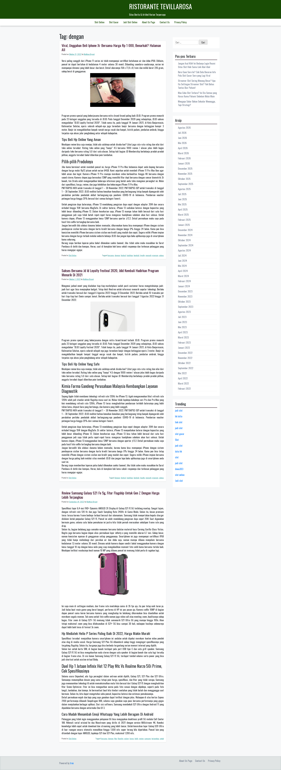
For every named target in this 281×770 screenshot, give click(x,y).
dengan (117, 255)
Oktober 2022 (184, 363)
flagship (120, 738)
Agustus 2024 (184, 250)
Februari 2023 (184, 342)
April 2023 (183, 332)
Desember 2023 (185, 291)
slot (177, 457)
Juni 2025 (182, 199)
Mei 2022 (182, 373)
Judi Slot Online (130, 22)
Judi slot (179, 480)
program (155, 255)
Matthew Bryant (89, 54)
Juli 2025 (182, 194)
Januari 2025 (184, 225)
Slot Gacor (114, 22)
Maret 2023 (183, 337)
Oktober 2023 (184, 301)
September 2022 (185, 368)
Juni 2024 (182, 260)
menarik (148, 255)
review (141, 738)
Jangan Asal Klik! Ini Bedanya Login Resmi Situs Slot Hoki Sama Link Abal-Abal (196, 65)
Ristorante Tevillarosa (160, 6)
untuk (162, 738)
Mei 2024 (182, 266)
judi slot (179, 410)
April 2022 (183, 378)
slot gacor (179, 434)
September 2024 (185, 245)
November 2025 (185, 173)
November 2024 (185, 235)
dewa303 (179, 469)
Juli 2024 (182, 255)
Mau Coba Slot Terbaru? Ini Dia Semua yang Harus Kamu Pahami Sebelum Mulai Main (197, 94)
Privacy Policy (180, 22)
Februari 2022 (184, 388)
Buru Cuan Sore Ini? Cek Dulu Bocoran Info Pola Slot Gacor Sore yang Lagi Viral (197, 73)
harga (132, 738)
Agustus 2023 (184, 312)
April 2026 (183, 148)
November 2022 (185, 358)
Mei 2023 (182, 327)
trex (72, 763)
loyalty (142, 255)
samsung (147, 738)
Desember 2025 (185, 168)
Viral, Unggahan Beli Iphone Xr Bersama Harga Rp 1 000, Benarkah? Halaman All (111, 47)
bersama (111, 255)
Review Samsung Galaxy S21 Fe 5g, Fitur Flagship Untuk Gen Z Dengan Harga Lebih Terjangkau (110, 495)
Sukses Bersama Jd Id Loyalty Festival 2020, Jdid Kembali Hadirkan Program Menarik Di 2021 (110, 272)
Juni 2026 (182, 138)
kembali (136, 255)
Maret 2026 (183, 153)
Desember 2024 (185, 230)
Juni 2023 (182, 322)
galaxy (126, 738)
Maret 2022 (183, 383)
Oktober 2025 (184, 179)
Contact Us (165, 22)
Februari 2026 (184, 158)
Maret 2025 (183, 214)
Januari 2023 (184, 347)
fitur (115, 738)
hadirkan (130, 255)
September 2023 (185, 306)
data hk (178, 451)
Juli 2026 (182, 132)
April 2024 (183, 271)
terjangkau (155, 738)
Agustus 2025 (184, 189)
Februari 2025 (184, 219)
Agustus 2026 (184, 127)
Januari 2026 (184, 163)
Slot (177, 440)
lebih (136, 738)
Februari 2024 (184, 281)
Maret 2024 (183, 276)
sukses (161, 255)
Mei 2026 (182, 143)
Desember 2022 (185, 353)
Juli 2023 (182, 317)
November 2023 (185, 296)
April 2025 (183, 209)
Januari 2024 (184, 286)
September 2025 (185, 184)
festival (123, 255)
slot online (179, 475)
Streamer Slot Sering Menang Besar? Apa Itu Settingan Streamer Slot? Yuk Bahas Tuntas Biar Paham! (196, 84)
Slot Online (99, 22)
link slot (178, 422)
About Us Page (148, 22)
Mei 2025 (182, 204)
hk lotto (178, 416)
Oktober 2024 (184, 240)
